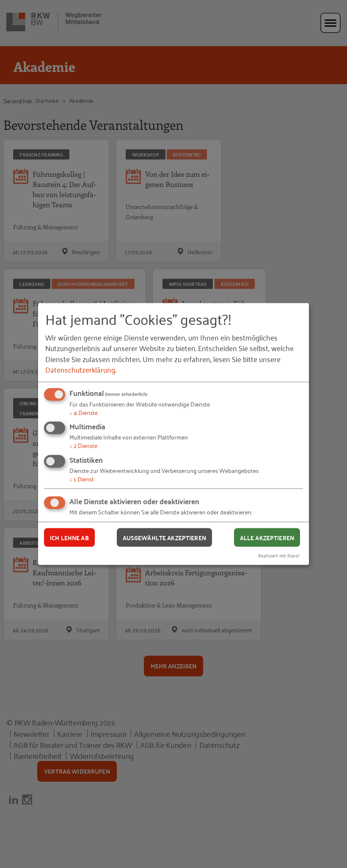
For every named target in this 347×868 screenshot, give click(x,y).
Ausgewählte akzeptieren (164, 537)
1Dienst (81, 478)
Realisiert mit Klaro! (279, 555)
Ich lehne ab (69, 537)
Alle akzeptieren (267, 537)
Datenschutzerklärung (80, 369)
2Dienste (83, 445)
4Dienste (83, 412)
